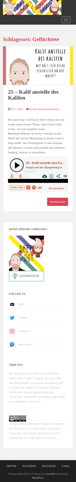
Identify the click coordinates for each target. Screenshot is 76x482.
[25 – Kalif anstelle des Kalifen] (38, 65)
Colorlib (50, 474)
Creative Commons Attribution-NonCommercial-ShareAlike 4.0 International (35, 433)
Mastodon (49, 466)
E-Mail (66, 466)
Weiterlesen (57, 201)
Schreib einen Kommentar (44, 109)
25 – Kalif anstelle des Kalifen (33, 95)
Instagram (29, 466)
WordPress (38, 477)
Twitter (11, 466)
